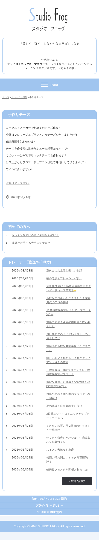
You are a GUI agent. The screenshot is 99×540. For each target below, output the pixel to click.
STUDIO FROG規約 (49, 512)
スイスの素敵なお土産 (60, 449)
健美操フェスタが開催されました (67, 469)
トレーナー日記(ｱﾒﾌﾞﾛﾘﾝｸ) (29, 262)
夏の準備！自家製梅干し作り (64, 406)
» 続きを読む (77, 481)
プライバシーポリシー (49, 505)
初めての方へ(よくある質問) (49, 498)
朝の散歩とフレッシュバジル (64, 278)
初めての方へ (19, 227)
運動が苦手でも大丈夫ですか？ (31, 243)
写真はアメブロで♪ (17, 183)
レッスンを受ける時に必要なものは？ (35, 235)
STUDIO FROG (49, 9)
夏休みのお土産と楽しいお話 (64, 270)
